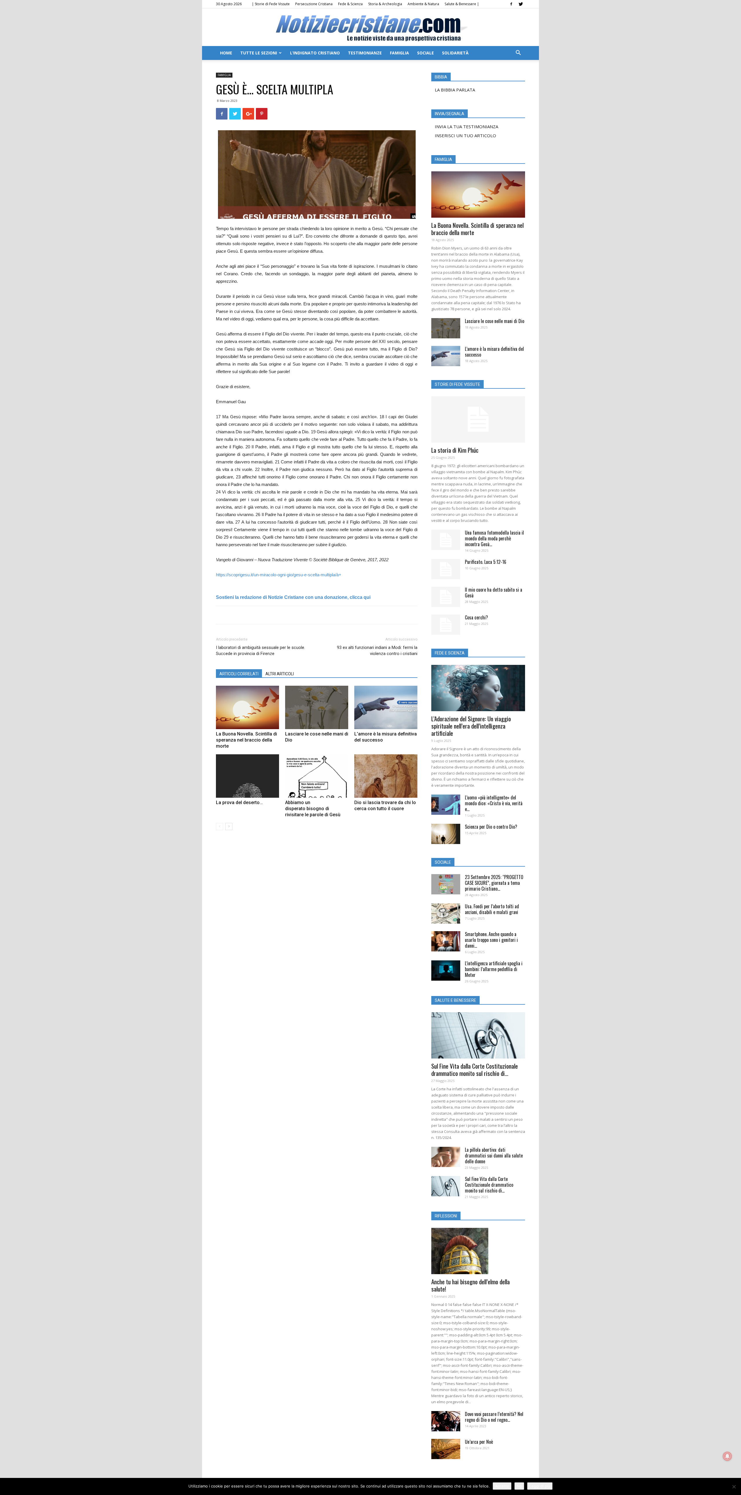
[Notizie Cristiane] (370, 28)
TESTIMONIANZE (365, 53)
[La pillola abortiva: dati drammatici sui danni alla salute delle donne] (445, 1157)
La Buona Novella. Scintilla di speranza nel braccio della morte (246, 740)
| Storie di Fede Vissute (271, 3)
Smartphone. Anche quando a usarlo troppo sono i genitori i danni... (491, 940)
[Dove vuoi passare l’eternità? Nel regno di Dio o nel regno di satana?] (445, 1421)
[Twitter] (520, 4)
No (519, 1486)
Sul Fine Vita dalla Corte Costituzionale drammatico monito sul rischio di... (474, 1069)
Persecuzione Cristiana (314, 3)
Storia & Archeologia (385, 3)
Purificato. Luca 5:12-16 (485, 561)
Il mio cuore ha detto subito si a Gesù (493, 592)
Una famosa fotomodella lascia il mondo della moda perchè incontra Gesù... (494, 538)
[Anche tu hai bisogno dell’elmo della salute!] (478, 1251)
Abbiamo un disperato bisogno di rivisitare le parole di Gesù (312, 808)
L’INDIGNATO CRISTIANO (315, 53)
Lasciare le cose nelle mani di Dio (494, 321)
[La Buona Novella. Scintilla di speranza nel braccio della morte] (247, 707)
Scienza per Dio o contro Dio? (491, 826)
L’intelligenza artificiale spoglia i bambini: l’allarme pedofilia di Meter (493, 969)
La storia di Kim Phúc (454, 449)
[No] (734, 1487)
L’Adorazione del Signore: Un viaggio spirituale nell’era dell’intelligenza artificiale (471, 726)
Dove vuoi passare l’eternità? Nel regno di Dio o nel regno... (494, 1416)
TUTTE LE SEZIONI (258, 53)
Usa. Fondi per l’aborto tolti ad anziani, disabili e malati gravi (492, 909)
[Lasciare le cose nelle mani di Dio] (316, 707)
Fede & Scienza (350, 3)
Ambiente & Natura (423, 3)
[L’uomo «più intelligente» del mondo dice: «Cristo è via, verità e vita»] (445, 805)
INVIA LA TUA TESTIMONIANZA (466, 126)
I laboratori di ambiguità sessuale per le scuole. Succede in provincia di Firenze (260, 650)
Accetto (502, 1486)
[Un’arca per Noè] (445, 1449)
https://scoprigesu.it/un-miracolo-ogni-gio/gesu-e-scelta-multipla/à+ (278, 574)
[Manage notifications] (727, 1456)
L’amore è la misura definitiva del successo (494, 351)
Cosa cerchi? (476, 617)
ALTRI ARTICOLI (279, 674)
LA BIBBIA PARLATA (455, 90)
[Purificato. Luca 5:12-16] (445, 569)
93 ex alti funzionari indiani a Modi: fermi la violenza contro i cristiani (377, 650)
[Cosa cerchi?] (445, 624)
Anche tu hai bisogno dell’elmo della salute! (470, 1285)
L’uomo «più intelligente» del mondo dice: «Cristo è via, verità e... (493, 803)
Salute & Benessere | (462, 3)
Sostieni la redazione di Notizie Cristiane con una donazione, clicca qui (293, 597)
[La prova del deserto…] (247, 776)
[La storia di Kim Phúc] (478, 419)
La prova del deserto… (239, 802)
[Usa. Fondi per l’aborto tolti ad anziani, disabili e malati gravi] (445, 913)
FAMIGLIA (399, 53)
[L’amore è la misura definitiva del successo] (385, 707)
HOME (226, 53)
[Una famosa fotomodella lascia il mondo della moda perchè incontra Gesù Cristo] (445, 540)
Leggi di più (539, 1486)
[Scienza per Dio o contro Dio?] (445, 834)
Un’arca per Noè (479, 1441)
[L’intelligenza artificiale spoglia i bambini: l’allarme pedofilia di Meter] (445, 970)
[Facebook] (511, 4)
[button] (518, 53)
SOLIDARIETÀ (455, 53)
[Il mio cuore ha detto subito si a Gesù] (445, 597)
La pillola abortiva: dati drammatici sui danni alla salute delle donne (494, 1155)
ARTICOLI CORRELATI (238, 674)
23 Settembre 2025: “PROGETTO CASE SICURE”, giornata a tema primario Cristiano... (494, 883)
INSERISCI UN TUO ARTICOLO (465, 135)
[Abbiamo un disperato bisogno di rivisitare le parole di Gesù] (316, 776)
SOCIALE (425, 53)
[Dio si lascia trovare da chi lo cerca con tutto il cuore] (385, 776)
